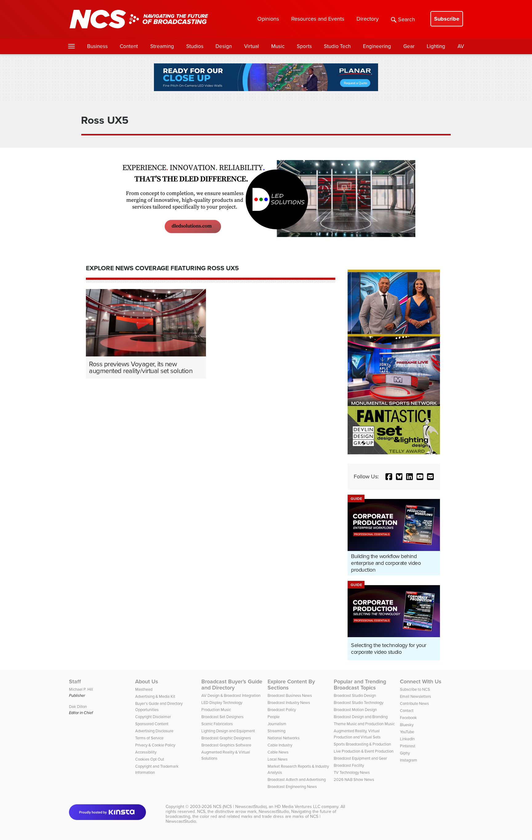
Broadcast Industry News (289, 702)
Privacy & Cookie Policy (155, 745)
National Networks (284, 738)
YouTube (407, 732)
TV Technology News (352, 772)
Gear (409, 46)
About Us (146, 681)
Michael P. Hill (81, 689)
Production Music (216, 710)
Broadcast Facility (349, 765)
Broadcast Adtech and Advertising (297, 779)
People (274, 717)
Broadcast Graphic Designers (226, 738)
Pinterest (407, 746)
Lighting (436, 46)
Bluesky (406, 725)
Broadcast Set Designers (222, 717)
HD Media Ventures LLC (297, 806)
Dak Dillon (78, 706)
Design (224, 46)
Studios (195, 46)
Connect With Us (420, 681)
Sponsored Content (151, 724)
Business (97, 46)
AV (460, 46)
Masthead (143, 689)
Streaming (162, 46)
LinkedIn (407, 739)
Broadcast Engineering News (292, 787)
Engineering (377, 46)
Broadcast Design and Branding (361, 717)
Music (277, 46)
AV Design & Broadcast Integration (230, 695)
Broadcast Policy (282, 710)
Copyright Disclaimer (153, 717)
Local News (278, 759)
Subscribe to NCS (415, 689)
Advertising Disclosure (154, 731)
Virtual (251, 46)
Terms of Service (149, 738)
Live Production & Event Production (363, 751)
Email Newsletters (415, 696)
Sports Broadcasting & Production (362, 744)
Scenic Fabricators (217, 724)
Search (406, 19)
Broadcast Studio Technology (358, 702)
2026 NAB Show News (354, 779)
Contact (406, 710)
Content (129, 46)
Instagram (408, 760)
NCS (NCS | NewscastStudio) (240, 806)
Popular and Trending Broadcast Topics (360, 684)
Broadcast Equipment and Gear (360, 758)
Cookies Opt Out (149, 759)
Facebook (408, 718)
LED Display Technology (221, 702)
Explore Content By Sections (291, 684)
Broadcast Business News (290, 695)
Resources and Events (317, 19)
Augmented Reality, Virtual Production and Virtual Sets (357, 734)
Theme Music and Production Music (364, 724)
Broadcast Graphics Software (226, 745)
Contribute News (414, 703)
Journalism (277, 724)
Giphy (405, 753)
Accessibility (145, 752)
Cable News (278, 752)
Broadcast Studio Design (355, 695)
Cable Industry (280, 745)
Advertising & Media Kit (155, 696)
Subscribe (446, 19)
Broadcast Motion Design (355, 710)
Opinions (268, 19)
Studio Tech (337, 46)
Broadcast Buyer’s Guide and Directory (231, 684)
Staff (75, 681)
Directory (368, 19)
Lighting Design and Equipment (228, 731)
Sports (304, 46)
